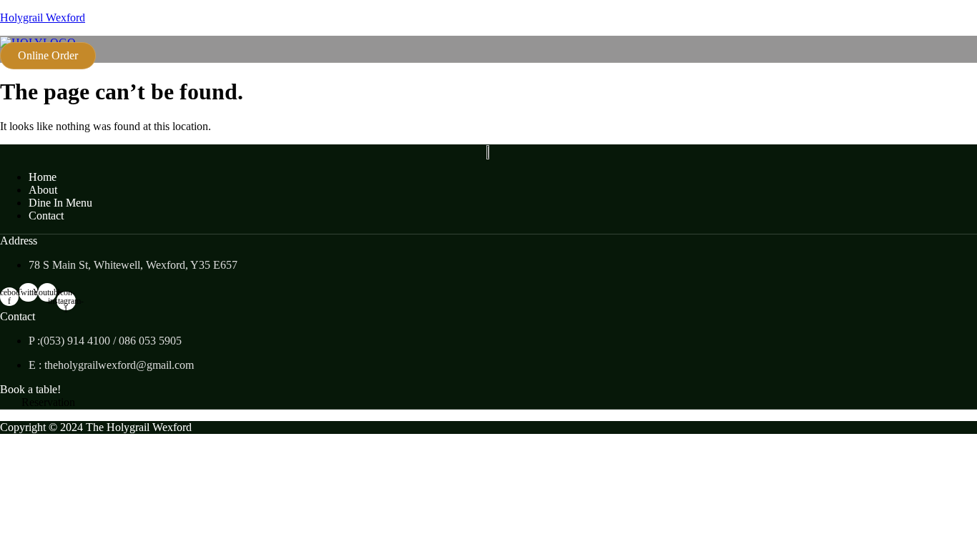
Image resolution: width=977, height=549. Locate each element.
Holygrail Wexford (42, 17)
